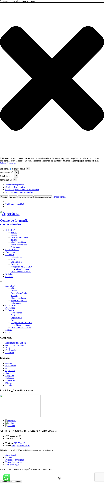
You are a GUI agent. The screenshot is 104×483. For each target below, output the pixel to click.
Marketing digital (12, 465)
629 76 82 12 (19, 443)
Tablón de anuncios (13, 462)
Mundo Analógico (18, 242)
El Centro (9, 254)
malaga (8, 383)
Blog (7, 348)
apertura (8, 363)
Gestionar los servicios (15, 187)
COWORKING (12, 249)
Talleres (14, 240)
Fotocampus (16, 247)
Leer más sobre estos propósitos (18, 192)
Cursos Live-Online (19, 237)
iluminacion (10, 380)
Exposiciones (16, 262)
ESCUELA (10, 230)
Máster (14, 232)
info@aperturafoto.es (21, 445)
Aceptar (4, 197)
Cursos (14, 235)
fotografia (9, 375)
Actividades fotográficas (15, 343)
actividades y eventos (14, 345)
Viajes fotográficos (19, 245)
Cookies (8, 457)
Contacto (9, 276)
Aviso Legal (10, 455)
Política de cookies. (8, 163)
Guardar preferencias (43, 197)
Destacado (9, 352)
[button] (52, 78)
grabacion (9, 378)
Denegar (13, 197)
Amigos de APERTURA (21, 267)
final (7, 373)
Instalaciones (16, 257)
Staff (13, 259)
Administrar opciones (14, 185)
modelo (8, 385)
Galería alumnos (23, 269)
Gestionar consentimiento (11, 482)
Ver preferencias (25, 197)
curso (7, 368)
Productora (10, 252)
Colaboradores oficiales (21, 271)
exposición (10, 370)
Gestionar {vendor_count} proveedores (22, 189)
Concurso (15, 264)
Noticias (8, 274)
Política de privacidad (14, 204)
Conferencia (10, 350)
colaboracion (10, 365)
